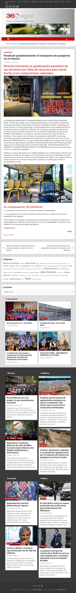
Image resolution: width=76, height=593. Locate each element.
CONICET (17, 266)
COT (32, 266)
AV (8, 318)
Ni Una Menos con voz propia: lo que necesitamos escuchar (20, 400)
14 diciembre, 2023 (9, 62)
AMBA (22, 263)
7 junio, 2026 (10, 362)
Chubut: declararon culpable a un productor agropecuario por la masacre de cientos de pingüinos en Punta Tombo (54, 454)
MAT (30, 275)
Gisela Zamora (50, 268)
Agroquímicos (45, 393)
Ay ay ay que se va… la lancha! (19, 323)
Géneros (41, 1)
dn (17, 62)
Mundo (69, 1)
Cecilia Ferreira (63, 263)
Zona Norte (26, 1)
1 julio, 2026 (43, 328)
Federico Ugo (28, 269)
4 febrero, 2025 (11, 455)
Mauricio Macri (35, 275)
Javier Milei (17, 272)
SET (23, 279)
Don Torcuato (15, 269)
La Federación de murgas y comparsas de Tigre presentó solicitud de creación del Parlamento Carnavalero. (19, 356)
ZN (16, 318)
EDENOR (22, 269)
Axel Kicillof (30, 263)
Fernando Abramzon (37, 269)
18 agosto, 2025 (12, 555)
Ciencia (56, 1)
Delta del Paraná (7, 269)
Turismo (34, 279)
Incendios (10, 272)
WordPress (61, 590)
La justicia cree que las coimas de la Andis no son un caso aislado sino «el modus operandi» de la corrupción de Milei (54, 556)
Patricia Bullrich (50, 275)
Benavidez (43, 263)
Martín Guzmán (24, 275)
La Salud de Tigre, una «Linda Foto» (52, 324)
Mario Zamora (15, 275)
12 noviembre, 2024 (46, 410)
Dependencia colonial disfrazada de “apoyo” (18, 504)
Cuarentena (63, 266)
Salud (63, 275)
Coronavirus (25, 266)
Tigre (27, 278)
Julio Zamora (48, 272)
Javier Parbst (25, 272)
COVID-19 (38, 266)
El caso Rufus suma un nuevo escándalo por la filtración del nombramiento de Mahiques (54, 507)
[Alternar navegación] (8, 39)
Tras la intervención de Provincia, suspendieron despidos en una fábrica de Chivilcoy (55, 248)
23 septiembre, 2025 (13, 508)
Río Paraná (58, 275)
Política (63, 1)
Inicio (19, 1)
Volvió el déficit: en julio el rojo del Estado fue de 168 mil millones (21, 550)
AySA (38, 263)
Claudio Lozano (8, 266)
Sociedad (49, 1)
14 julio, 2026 (11, 325)
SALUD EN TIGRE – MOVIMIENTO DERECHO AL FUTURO (54, 354)
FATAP (12, 235)
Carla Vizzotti (54, 263)
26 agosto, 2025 (45, 563)
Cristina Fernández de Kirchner (51, 266)
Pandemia (42, 275)
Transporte (8, 52)
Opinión (17, 498)
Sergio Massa (15, 279)
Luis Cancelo (60, 272)
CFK (69, 263)
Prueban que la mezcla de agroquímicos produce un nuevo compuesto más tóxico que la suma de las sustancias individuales (53, 403)
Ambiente (34, 1)
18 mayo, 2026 (44, 358)
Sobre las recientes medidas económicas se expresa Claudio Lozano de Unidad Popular (20, 248)
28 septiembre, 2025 (13, 405)
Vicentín (39, 279)
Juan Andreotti (34, 272)
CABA (48, 263)
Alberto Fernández (11, 263)
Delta (70, 266)
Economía (11, 478)
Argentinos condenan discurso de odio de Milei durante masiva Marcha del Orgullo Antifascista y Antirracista (20, 448)
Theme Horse (37, 590)
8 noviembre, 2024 (46, 460)
